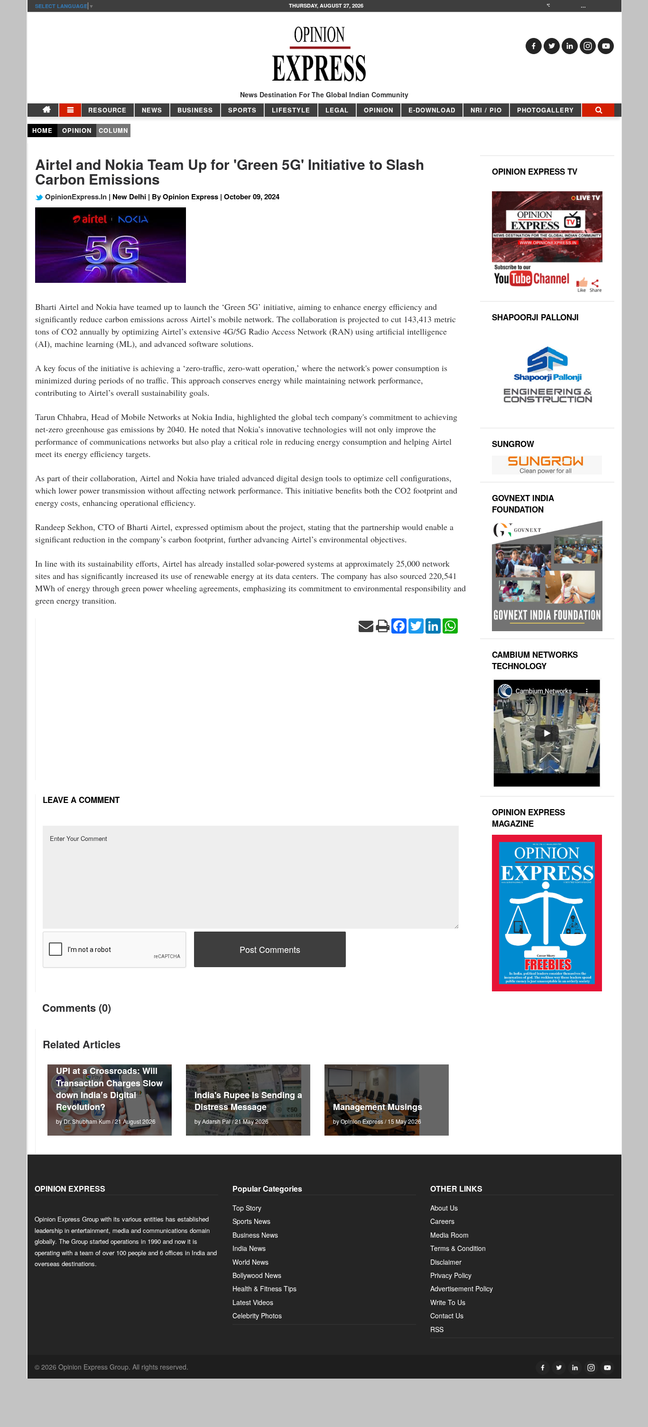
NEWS (152, 109)
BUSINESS (195, 109)
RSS (437, 1329)
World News (250, 1262)
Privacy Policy (451, 1275)
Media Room (449, 1235)
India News (249, 1248)
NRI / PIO (486, 109)
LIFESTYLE (291, 109)
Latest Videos (252, 1302)
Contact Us (446, 1315)
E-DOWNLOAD (431, 109)
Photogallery (545, 109)
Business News (255, 1235)
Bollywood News (256, 1275)
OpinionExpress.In (75, 196)
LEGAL (337, 109)
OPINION (378, 109)
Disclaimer (446, 1262)
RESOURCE (107, 109)
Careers (442, 1221)
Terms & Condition (458, 1248)
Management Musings (377, 1107)
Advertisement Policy (461, 1288)
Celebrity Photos (257, 1315)
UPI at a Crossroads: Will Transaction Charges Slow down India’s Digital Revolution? (109, 1088)
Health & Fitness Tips (264, 1288)
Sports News (251, 1221)
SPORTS (242, 109)
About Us (444, 1207)
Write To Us (447, 1302)
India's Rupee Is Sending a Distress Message (248, 1101)
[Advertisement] (251, 713)
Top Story (246, 1207)
